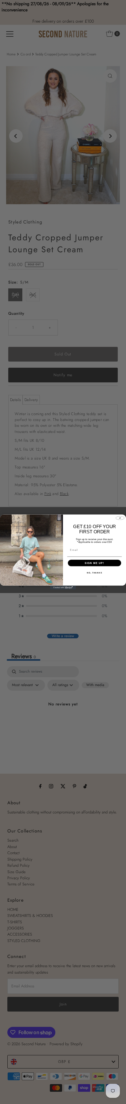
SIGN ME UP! (94, 562)
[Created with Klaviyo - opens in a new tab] (63, 588)
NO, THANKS (94, 573)
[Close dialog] (120, 518)
